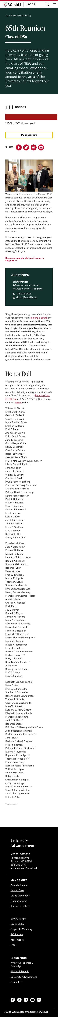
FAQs (13, 945)
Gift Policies (17, 934)
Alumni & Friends (20, 972)
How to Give (17, 890)
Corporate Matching (21, 929)
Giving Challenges (20, 896)
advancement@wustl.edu (24, 868)
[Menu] (54, 4)
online (18, 403)
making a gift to (38, 318)
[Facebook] (13, 1000)
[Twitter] (19, 1000)
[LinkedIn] (26, 1000)
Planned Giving (19, 901)
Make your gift (29, 135)
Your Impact (17, 940)
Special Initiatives (20, 906)
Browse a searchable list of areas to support (24, 259)
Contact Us (16, 982)
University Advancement (23, 843)
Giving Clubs (17, 924)
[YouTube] (32, 1000)
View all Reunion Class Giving (18, 16)
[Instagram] (39, 1000)
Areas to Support (20, 885)
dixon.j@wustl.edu (26, 297)
